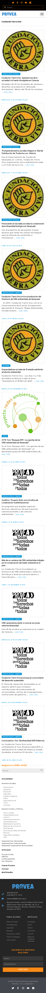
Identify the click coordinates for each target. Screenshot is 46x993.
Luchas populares (8, 859)
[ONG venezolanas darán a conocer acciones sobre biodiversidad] (23, 602)
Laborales (7, 794)
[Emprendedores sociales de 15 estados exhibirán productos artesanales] (23, 343)
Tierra (5, 803)
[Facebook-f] (17, 3)
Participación (8, 828)
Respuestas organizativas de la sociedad (17, 845)
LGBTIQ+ (5, 856)
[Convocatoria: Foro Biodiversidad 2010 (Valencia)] (23, 720)
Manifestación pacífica (12, 824)
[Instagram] (22, 3)
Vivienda (6, 805)
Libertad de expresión (11, 819)
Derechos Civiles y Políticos (12, 809)
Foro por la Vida (7, 854)
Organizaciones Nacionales (11, 74)
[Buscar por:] (23, 770)
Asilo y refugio (8, 813)
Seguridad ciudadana (11, 835)
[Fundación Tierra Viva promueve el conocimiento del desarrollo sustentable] (23, 657)
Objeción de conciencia (12, 826)
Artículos (6, 850)
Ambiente (7, 789)
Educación (7, 791)
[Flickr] (30, 3)
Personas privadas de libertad (14, 830)
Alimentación (8, 787)
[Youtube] (26, 3)
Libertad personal (10, 821)
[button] (41, 14)
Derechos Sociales (9, 783)
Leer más (8, 92)
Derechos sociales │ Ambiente (12, 292)
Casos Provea (8, 865)
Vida (5, 837)
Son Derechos (7, 861)
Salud (5, 798)
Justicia (6, 817)
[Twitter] (13, 3)
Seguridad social (9, 800)
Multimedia (7, 872)
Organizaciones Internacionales (14, 843)
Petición (6, 833)
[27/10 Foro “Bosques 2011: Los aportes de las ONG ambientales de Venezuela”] (23, 413)
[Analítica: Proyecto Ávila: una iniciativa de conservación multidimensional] (23, 479)
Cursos (5, 436)
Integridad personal (10, 815)
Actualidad (6, 365)
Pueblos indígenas (10, 796)
